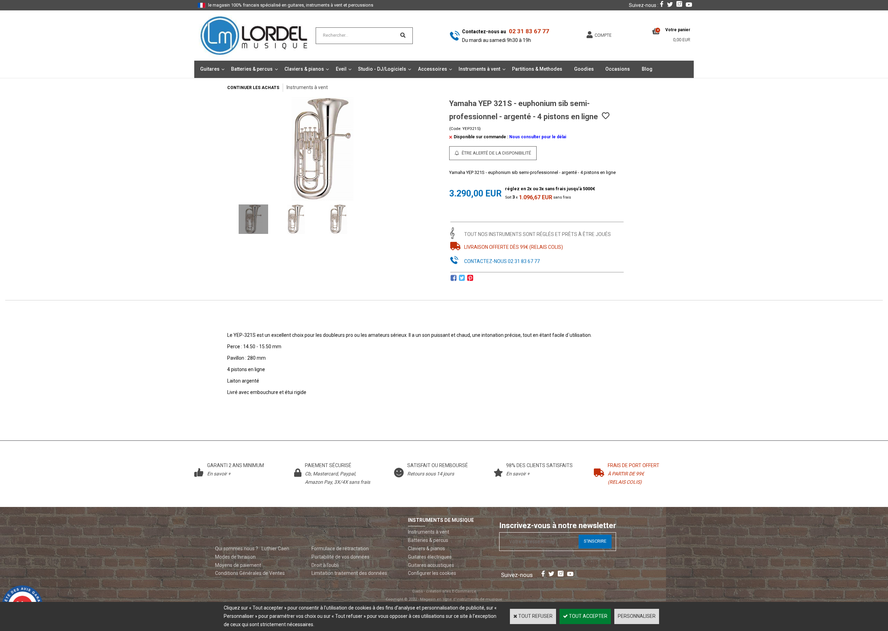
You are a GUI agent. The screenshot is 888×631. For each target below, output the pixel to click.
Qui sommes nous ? (236, 548)
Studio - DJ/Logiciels (382, 69)
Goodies (584, 69)
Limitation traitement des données (349, 573)
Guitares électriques (430, 557)
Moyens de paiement (238, 565)
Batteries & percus (252, 69)
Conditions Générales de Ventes (250, 573)
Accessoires (432, 69)
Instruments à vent (479, 69)
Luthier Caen (275, 548)
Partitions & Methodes (537, 69)
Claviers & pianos (304, 69)
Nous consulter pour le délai (537, 136)
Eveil (341, 69)
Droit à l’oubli (325, 565)
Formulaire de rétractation (340, 548)
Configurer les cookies (432, 573)
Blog (647, 69)
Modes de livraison (235, 557)
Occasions (617, 69)
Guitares (210, 69)
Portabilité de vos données (340, 557)
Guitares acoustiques (431, 565)
